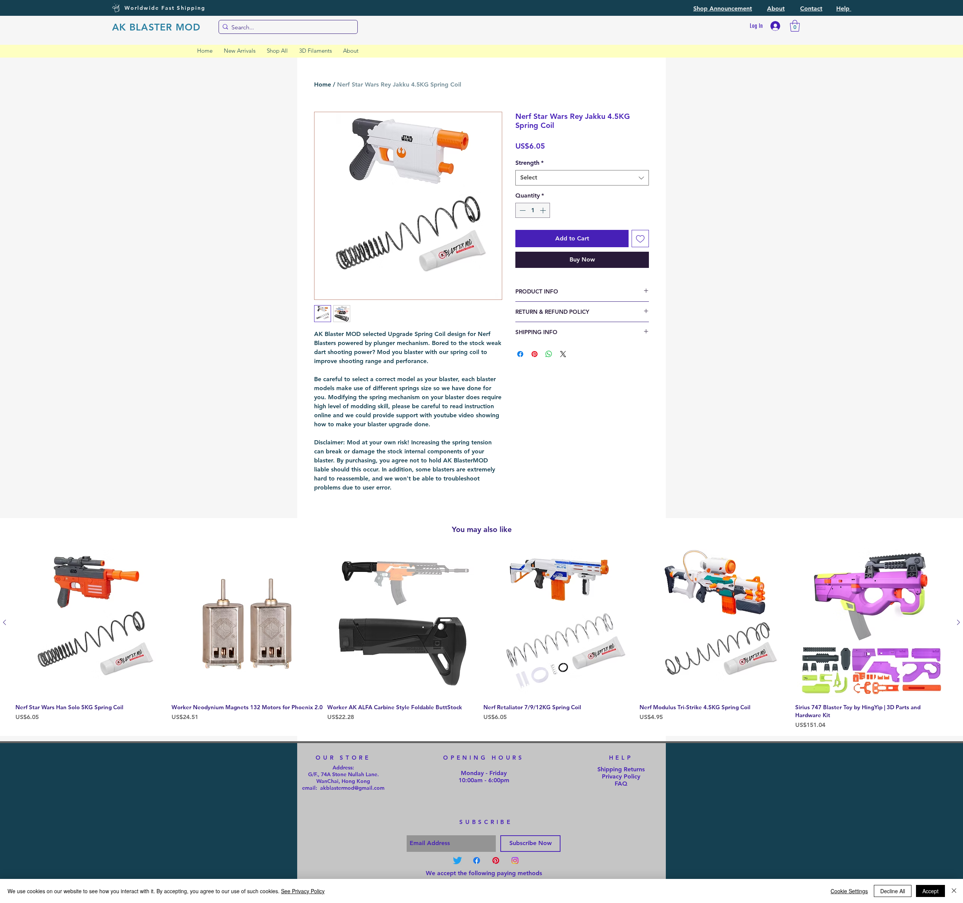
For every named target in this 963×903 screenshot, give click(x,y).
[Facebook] (476, 860)
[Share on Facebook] (520, 354)
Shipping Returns (621, 769)
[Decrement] (521, 210)
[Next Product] (958, 622)
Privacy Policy (621, 776)
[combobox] (582, 177)
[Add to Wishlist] (640, 238)
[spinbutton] (532, 210)
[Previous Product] (4, 622)
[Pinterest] (495, 860)
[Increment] (543, 210)
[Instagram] (514, 860)
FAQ (621, 783)
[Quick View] (91, 623)
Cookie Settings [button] (849, 891)
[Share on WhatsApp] (548, 354)
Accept (930, 891)
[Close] (953, 891)
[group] (481, 639)
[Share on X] (563, 354)
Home (322, 84)
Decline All (892, 891)
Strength (529, 162)
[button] (722, 8)
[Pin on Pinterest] (534, 354)
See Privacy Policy (303, 891)
